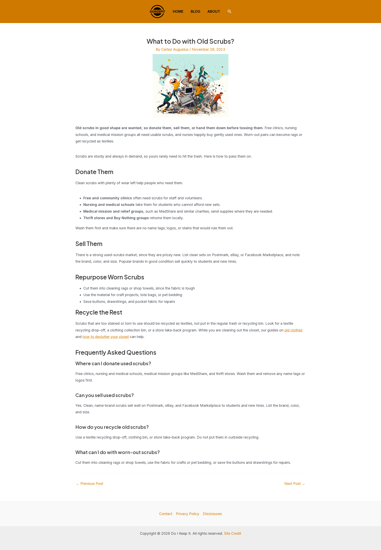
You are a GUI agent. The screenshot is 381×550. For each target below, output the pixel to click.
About (213, 11)
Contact (165, 514)
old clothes (293, 330)
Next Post (294, 483)
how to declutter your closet (106, 337)
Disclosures (212, 514)
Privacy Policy (187, 514)
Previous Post (89, 483)
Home (178, 11)
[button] (230, 11)
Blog (195, 11)
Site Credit (232, 533)
